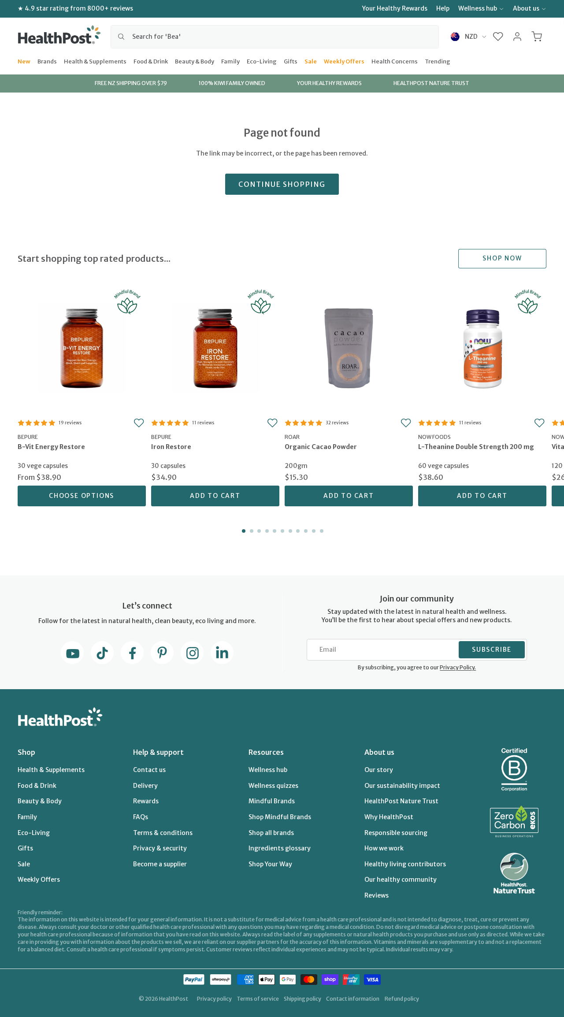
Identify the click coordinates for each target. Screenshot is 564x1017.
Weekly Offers (344, 60)
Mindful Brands (272, 801)
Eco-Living (262, 60)
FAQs (140, 817)
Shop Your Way (270, 864)
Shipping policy (302, 998)
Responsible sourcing (395, 833)
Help (442, 8)
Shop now (502, 258)
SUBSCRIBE (492, 649)
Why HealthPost (388, 817)
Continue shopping (282, 184)
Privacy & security (160, 848)
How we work (384, 848)
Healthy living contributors (405, 864)
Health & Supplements (95, 60)
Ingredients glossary (280, 848)
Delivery (145, 786)
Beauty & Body (194, 60)
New (24, 60)
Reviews (376, 895)
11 (320, 530)
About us (526, 8)
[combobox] (274, 36)
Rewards (146, 801)
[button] (498, 36)
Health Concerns (394, 60)
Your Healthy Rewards (394, 8)
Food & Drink (151, 60)
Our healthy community (400, 879)
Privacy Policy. (458, 667)
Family (230, 60)
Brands (47, 60)
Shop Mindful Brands (280, 817)
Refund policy (402, 998)
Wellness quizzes (273, 786)
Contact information (352, 998)
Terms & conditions (163, 833)
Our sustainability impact (402, 786)
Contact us (149, 770)
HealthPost (173, 998)
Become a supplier (160, 864)
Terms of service (258, 998)
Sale (310, 60)
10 (312, 530)
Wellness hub (477, 8)
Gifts (290, 60)
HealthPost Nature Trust (401, 801)
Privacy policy (214, 998)
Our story (378, 770)
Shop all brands (271, 833)
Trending (437, 60)
